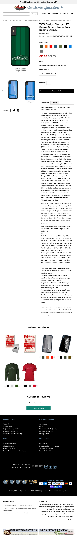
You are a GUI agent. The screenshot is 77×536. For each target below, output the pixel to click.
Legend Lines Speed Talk (11, 429)
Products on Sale (9, 448)
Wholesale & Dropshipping (12, 434)
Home (5, 20)
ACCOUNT (56, 13)
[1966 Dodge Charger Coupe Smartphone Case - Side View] (65, 353)
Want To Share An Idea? (11, 431)
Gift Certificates (8, 446)
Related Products (38, 327)
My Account (43, 444)
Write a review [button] (38, 408)
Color (41, 61)
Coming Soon (7, 426)
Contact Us (43, 424)
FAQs (41, 426)
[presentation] (54, 357)
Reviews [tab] (54, 102)
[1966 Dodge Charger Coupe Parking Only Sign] (30, 353)
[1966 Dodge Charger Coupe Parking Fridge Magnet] (12, 353)
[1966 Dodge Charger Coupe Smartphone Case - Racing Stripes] (47, 353)
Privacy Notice (44, 434)
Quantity (42, 83)
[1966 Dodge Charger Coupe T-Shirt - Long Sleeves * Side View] (12, 382)
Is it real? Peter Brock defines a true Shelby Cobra (18, 505)
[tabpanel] (56, 211)
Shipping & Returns (46, 448)
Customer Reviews (9, 444)
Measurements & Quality (48, 429)
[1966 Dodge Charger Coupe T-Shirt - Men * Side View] (30, 382)
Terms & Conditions (46, 451)
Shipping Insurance (46, 431)
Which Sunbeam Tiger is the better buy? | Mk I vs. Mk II (20, 513)
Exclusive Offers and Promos (49, 446)
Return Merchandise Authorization (15, 451)
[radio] (41, 46)
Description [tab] (45, 102)
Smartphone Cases (15, 20)
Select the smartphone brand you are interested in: (52, 67)
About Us (6, 424)
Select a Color (43, 42)
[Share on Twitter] (14, 110)
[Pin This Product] (18, 110)
